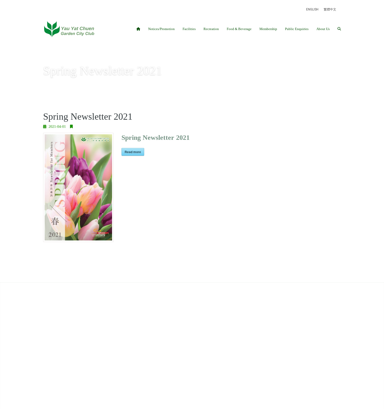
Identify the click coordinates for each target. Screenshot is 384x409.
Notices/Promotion (161, 29)
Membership (268, 29)
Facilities (189, 29)
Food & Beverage (239, 29)
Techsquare (156, 374)
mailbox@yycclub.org (77, 328)
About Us (323, 29)
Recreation (211, 29)
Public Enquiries (297, 29)
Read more (133, 151)
